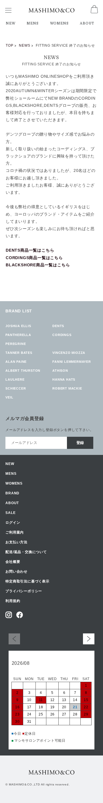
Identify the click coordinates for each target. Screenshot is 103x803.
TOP (9, 45)
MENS (32, 23)
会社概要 (12, 562)
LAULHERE (14, 379)
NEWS (24, 45)
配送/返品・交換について (26, 552)
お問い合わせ (16, 571)
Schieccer (15, 388)
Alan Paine (16, 361)
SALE (10, 513)
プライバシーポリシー (23, 591)
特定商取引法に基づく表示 (27, 581)
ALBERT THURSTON (22, 370)
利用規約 (12, 601)
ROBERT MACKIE (67, 388)
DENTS (58, 326)
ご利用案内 (14, 532)
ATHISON (60, 370)
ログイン (12, 523)
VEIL (9, 397)
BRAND (12, 493)
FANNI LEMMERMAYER (71, 361)
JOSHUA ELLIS (18, 326)
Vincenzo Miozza (68, 352)
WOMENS (59, 23)
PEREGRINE (15, 344)
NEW (10, 23)
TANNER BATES (18, 352)
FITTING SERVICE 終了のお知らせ (51, 64)
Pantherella (18, 335)
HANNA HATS (63, 379)
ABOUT (87, 23)
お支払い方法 (16, 542)
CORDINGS (61, 335)
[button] (88, 638)
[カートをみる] (94, 11)
